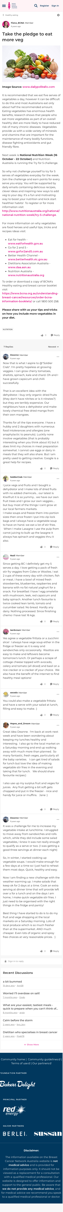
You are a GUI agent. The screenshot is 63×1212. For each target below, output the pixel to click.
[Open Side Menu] (4, 6)
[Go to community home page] (12, 5)
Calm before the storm (18, 1020)
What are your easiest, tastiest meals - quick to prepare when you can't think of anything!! (29, 1006)
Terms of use (19, 1063)
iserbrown (15, 630)
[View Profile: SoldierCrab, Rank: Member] (6, 479)
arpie (22, 1012)
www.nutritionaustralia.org (26, 275)
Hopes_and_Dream (20, 723)
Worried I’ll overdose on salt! (21, 993)
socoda (14, 692)
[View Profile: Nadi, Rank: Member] (6, 557)
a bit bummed (12, 981)
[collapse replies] (31, 352)
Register (44, 5)
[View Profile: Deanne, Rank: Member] (6, 357)
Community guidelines (43, 1059)
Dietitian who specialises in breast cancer (30, 1032)
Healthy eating (11, 15)
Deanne (14, 355)
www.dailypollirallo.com (39, 86)
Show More (33, 1044)
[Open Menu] (58, 15)
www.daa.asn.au (19, 267)
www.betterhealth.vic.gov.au (27, 259)
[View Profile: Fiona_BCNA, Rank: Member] (5, 24)
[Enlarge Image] (31, 63)
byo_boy (21, 1024)
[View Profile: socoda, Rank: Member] (6, 694)
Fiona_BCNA (17, 23)
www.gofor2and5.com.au (25, 251)
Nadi (12, 555)
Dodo (22, 997)
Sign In (55, 5)
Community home (13, 1059)
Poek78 (20, 1036)
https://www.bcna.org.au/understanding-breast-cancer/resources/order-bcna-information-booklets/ (30, 297)
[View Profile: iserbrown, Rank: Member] (6, 632)
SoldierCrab (16, 477)
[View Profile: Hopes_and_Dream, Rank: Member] (6, 725)
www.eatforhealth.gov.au (25, 243)
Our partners (40, 1063)
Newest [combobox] (53, 346)
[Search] (36, 5)
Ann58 (20, 985)
